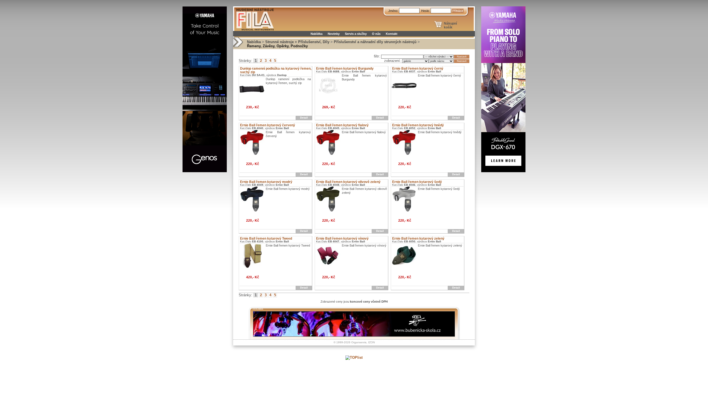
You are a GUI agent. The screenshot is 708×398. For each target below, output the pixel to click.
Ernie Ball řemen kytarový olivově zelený (348, 182)
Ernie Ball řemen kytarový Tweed (266, 238)
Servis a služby (356, 33)
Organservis (358, 342)
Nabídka (316, 33)
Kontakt (391, 33)
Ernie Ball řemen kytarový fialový (342, 125)
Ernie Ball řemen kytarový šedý (417, 182)
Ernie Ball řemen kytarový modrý (266, 182)
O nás (376, 33)
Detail (304, 117)
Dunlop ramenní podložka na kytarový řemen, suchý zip (275, 70)
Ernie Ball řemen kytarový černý (417, 68)
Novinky (334, 33)
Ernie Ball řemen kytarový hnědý (418, 125)
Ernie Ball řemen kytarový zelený (418, 238)
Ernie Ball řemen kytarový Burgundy (345, 68)
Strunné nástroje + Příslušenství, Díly (297, 42)
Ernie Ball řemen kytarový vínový (342, 238)
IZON (371, 342)
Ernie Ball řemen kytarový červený (267, 125)
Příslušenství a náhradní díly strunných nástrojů (375, 42)
